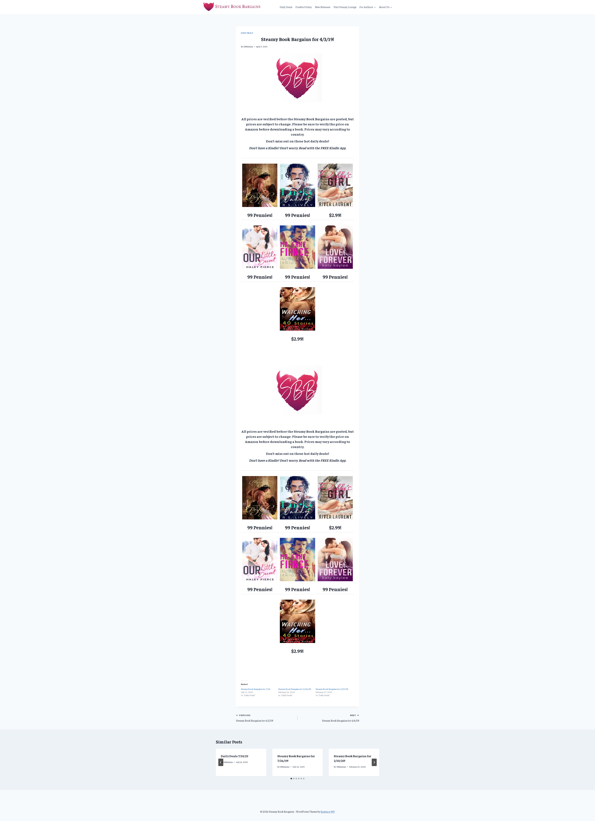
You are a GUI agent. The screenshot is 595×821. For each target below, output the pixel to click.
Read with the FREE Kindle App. (322, 148)
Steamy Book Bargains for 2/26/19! (294, 689)
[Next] (374, 762)
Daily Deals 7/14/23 (234, 756)
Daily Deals (286, 7)
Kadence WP (328, 811)
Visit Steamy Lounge (344, 7)
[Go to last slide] (220, 762)
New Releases (322, 7)
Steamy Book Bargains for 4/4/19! (340, 718)
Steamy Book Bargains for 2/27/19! (332, 689)
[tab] (291, 778)
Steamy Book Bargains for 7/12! (255, 689)
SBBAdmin (248, 46)
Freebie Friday (303, 7)
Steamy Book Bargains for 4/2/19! (254, 718)
